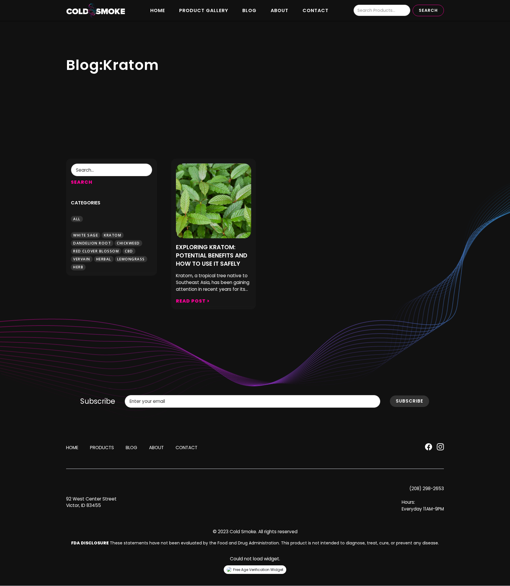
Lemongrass (131, 259)
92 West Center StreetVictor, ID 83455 (91, 502)
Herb (78, 267)
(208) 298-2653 (426, 488)
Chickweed (128, 242)
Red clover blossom (96, 251)
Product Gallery (203, 10)
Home (157, 10)
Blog (249, 10)
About (279, 10)
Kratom (112, 234)
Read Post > (193, 301)
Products (102, 447)
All (77, 218)
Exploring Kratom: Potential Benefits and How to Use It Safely (211, 255)
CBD (129, 251)
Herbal (103, 259)
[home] (95, 10)
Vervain (81, 259)
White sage (85, 234)
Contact (315, 10)
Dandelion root (92, 242)
